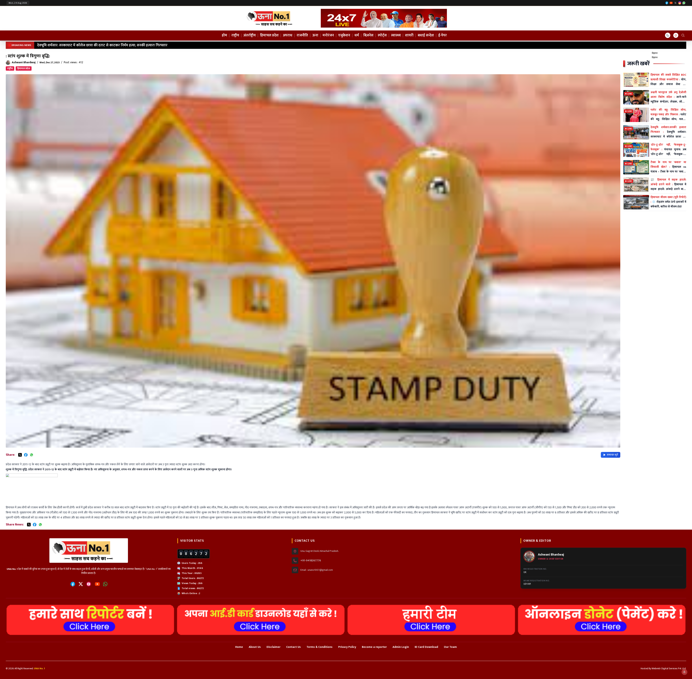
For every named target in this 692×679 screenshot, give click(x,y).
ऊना (315, 35)
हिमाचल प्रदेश (269, 35)
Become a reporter (374, 647)
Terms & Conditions (319, 647)
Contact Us (293, 647)
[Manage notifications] (684, 672)
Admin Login (400, 647)
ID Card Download (426, 647)
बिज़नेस (368, 35)
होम (224, 35)
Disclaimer (273, 647)
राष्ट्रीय (235, 35)
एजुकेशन (344, 35)
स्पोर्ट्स (382, 35)
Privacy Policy (347, 647)
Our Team (450, 647)
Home (239, 647)
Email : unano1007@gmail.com (316, 570)
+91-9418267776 (310, 560)
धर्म (356, 35)
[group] (384, 18)
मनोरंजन (328, 35)
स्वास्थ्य (396, 35)
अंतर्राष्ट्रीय (249, 35)
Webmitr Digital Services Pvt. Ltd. (669, 668)
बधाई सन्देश (426, 35)
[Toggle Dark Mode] (667, 35)
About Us (255, 647)
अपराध (287, 35)
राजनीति (302, 35)
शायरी (409, 35)
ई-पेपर (442, 35)
